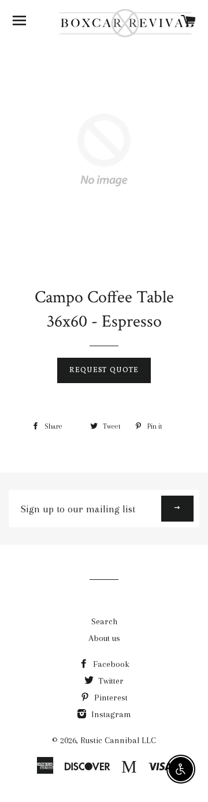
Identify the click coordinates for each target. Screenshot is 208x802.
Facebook (110, 664)
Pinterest (110, 697)
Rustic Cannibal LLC (118, 740)
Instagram (110, 714)
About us (104, 638)
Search (104, 621)
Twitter (110, 681)
